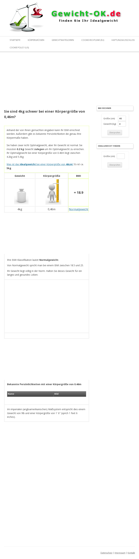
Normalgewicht (78, 209)
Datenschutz (106, 552)
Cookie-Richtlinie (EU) (92, 40)
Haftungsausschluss (123, 40)
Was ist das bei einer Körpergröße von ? (40, 164)
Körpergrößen (36, 40)
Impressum (120, 552)
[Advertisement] (46, 82)
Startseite (15, 40)
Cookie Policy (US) (19, 47)
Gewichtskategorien (63, 40)
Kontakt (131, 552)
